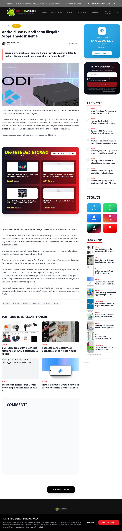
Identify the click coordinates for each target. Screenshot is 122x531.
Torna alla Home (61, 490)
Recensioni (81, 13)
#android (26, 304)
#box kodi (36, 304)
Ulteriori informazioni (98, 3)
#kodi (56, 304)
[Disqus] (40, 440)
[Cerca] (117, 12)
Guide (69, 13)
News (44, 13)
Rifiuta (90, 523)
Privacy (105, 80)
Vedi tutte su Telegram (63, 153)
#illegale (47, 304)
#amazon (16, 304)
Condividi (75, 43)
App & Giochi (108, 12)
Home (6, 26)
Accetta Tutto (108, 523)
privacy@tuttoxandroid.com (108, 91)
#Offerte (6, 304)
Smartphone (56, 13)
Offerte (94, 13)
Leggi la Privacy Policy (37, 527)
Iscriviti (102, 84)
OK (114, 3)
